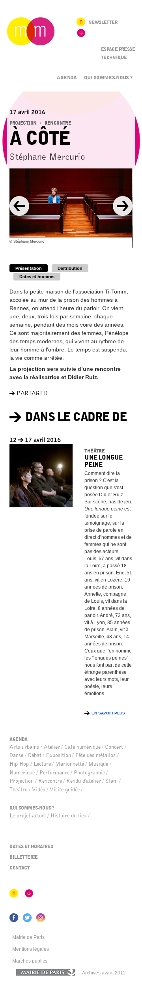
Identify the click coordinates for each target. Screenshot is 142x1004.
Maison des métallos (30, 31)
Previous (19, 206)
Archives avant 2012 (104, 973)
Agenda (67, 77)
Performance (54, 773)
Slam (111, 781)
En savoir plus (108, 713)
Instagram (40, 917)
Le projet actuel (27, 816)
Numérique (22, 773)
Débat (34, 755)
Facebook (14, 918)
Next (123, 206)
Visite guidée (65, 790)
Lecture (42, 764)
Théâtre (94, 451)
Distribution (70, 268)
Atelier (52, 747)
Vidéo (38, 790)
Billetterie (23, 857)
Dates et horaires (36, 276)
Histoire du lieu (68, 816)
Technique (114, 57)
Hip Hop (19, 764)
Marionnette (69, 764)
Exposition (58, 755)
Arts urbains (24, 747)
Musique (98, 764)
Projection (22, 123)
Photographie (89, 773)
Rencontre (58, 123)
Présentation (28, 268)
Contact (19, 868)
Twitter (27, 918)
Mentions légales (30, 949)
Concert (114, 747)
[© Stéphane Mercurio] (70, 202)
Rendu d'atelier (83, 781)
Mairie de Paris (28, 937)
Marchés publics (29, 961)
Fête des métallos (95, 755)
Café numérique (82, 747)
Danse (16, 755)
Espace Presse (118, 49)
